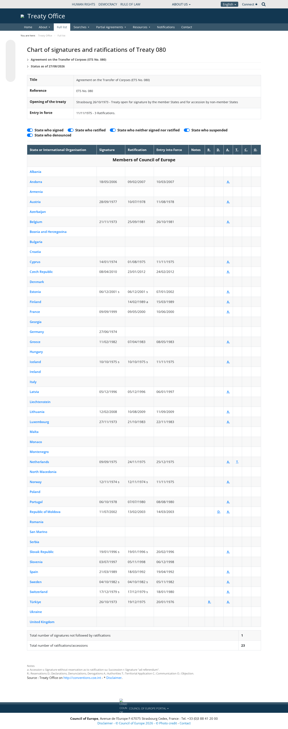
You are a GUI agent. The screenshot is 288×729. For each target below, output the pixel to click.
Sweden (36, 582)
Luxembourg (39, 422)
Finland (35, 302)
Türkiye (35, 602)
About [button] (43, 27)
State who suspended (209, 130)
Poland (35, 492)
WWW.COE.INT (31, 4)
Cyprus (35, 262)
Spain (34, 572)
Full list (62, 27)
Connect (248, 4)
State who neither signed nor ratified (148, 130)
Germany (37, 332)
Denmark (37, 282)
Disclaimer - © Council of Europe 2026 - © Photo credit (137, 723)
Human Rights (83, 4)
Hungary (36, 352)
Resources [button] (140, 27)
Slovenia (36, 562)
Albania (35, 172)
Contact (186, 27)
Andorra (36, 182)
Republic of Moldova (45, 512)
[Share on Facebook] (10, 61)
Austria (35, 202)
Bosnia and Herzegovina (48, 232)
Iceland (35, 362)
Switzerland (38, 592)
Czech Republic (41, 272)
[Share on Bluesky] (10, 45)
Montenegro (39, 452)
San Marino (38, 532)
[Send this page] (10, 77)
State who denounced (53, 135)
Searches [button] (80, 27)
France (35, 312)
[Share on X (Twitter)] (10, 53)
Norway (36, 482)
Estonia (35, 292)
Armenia (36, 192)
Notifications (166, 27)
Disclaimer (114, 678)
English (228, 4)
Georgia (36, 322)
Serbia (34, 542)
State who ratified (90, 130)
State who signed (49, 130)
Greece (35, 342)
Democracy (107, 4)
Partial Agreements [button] (109, 27)
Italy (33, 382)
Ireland (35, 372)
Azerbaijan (38, 212)
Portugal (36, 502)
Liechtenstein (40, 402)
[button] (144, 708)
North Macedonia (43, 472)
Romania (36, 522)
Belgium (36, 222)
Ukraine (36, 612)
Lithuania (37, 412)
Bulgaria (36, 242)
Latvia (34, 392)
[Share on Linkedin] (10, 69)
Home (28, 27)
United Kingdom (42, 622)
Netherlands (39, 462)
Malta (34, 432)
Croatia (35, 252)
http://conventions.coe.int (82, 678)
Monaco (36, 442)
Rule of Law (130, 4)
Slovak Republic (42, 552)
